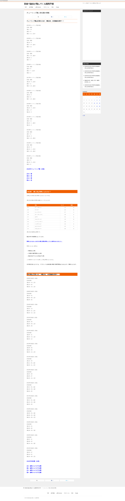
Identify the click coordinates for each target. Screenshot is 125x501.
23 (99, 106)
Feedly (57, 7)
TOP (26, 7)
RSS (52, 7)
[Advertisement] (92, 36)
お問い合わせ (38, 7)
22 (97, 106)
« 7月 (84, 115)
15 (97, 103)
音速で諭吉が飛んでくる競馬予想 (39, 4)
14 (94, 103)
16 (99, 103)
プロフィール (46, 7)
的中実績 (31, 7)
